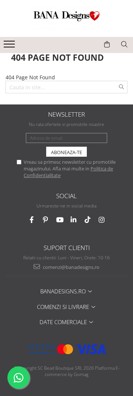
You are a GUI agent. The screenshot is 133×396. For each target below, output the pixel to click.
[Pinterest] (45, 219)
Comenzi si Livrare (64, 306)
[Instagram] (101, 219)
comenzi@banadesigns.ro (70, 267)
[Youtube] (59, 219)
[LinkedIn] (73, 219)
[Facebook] (31, 219)
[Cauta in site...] (124, 44)
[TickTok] (87, 219)
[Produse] (10, 46)
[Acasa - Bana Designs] (66, 18)
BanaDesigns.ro (63, 291)
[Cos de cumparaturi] (107, 44)
